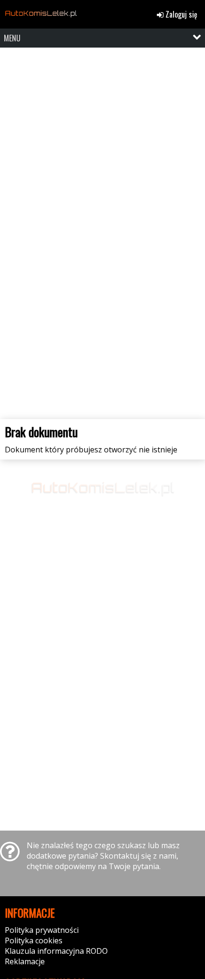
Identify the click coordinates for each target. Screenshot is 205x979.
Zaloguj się (180, 14)
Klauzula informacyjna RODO (56, 951)
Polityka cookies (33, 940)
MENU (12, 38)
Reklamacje (25, 961)
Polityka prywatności (42, 930)
